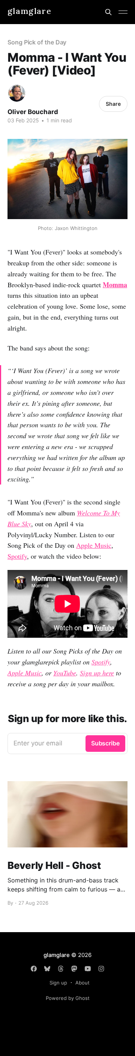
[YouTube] (88, 969)
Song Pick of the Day (37, 42)
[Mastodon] (74, 969)
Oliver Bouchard (33, 112)
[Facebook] (34, 969)
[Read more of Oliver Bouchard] (17, 93)
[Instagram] (101, 969)
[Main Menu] (123, 12)
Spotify (17, 556)
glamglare (29, 11)
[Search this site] (108, 12)
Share (113, 104)
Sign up (58, 983)
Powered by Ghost (68, 998)
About (82, 983)
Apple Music (93, 545)
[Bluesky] (47, 969)
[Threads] (61, 969)
